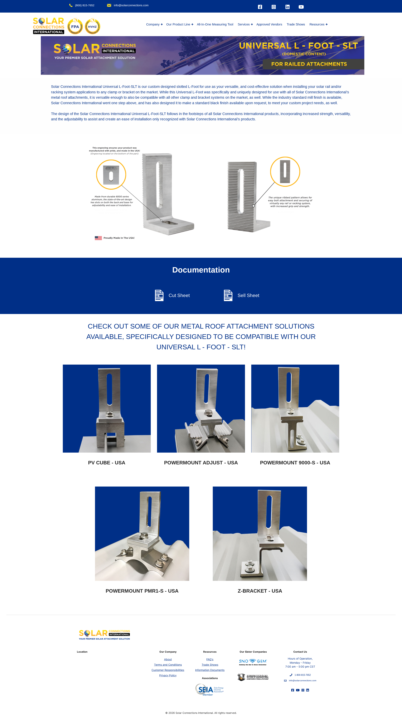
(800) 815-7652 (84, 5)
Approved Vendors (269, 24)
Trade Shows (296, 24)
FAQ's (209, 659)
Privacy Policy (168, 675)
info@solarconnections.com (131, 5)
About (168, 659)
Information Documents (210, 670)
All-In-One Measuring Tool (215, 24)
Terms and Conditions (168, 664)
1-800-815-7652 (303, 675)
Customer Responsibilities (168, 670)
